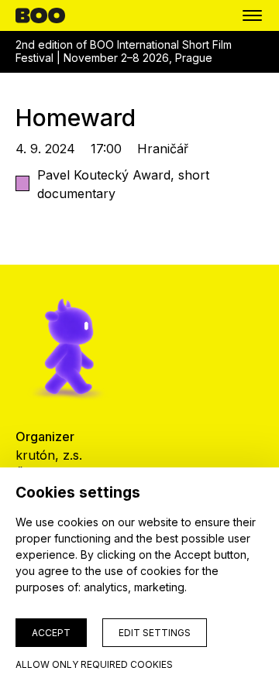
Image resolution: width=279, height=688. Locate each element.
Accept (51, 632)
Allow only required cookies (94, 664)
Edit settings (155, 632)
